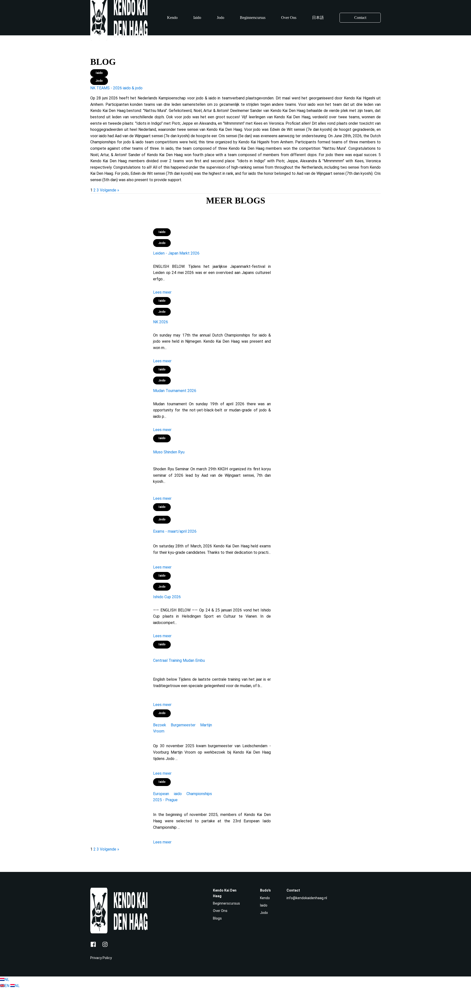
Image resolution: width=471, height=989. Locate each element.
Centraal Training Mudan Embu (179, 660)
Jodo (220, 17)
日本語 (318, 17)
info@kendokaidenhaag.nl (307, 898)
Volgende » (109, 190)
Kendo (172, 17)
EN (7, 985)
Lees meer (162, 292)
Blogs (217, 918)
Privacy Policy (101, 958)
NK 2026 (160, 322)
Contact (360, 17)
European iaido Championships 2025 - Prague (182, 796)
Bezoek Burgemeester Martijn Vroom (182, 728)
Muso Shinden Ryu (168, 452)
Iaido (197, 17)
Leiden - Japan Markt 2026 (176, 253)
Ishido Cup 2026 (167, 597)
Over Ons (288, 17)
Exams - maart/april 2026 (174, 531)
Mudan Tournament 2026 (174, 390)
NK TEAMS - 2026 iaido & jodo (116, 88)
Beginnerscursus (252, 17)
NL (6, 979)
